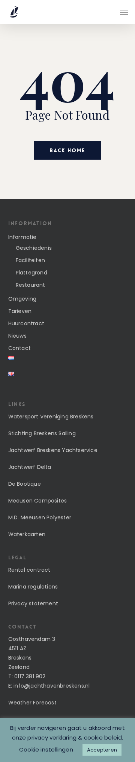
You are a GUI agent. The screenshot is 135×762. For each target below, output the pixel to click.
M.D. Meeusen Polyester (39, 517)
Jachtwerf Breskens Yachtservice (53, 450)
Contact (19, 348)
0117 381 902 (29, 676)
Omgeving (22, 298)
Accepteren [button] (102, 749)
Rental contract (29, 570)
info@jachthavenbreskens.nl (52, 685)
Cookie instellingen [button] (46, 749)
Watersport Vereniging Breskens (51, 416)
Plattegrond (31, 272)
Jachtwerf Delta (29, 467)
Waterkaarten (26, 534)
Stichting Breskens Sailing (42, 433)
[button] (124, 12)
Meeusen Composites (37, 500)
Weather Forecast (32, 702)
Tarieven (20, 311)
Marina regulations (33, 586)
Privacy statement (33, 603)
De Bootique (24, 484)
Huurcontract (26, 323)
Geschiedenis (34, 248)
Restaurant (30, 285)
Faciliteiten (30, 260)
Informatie (22, 237)
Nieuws (17, 335)
